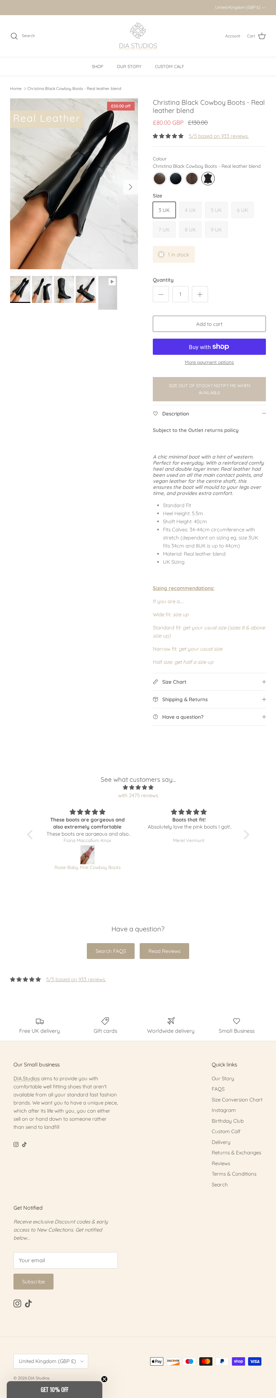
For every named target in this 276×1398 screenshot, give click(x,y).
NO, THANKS (203, 741)
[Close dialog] (262, 632)
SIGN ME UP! (203, 721)
